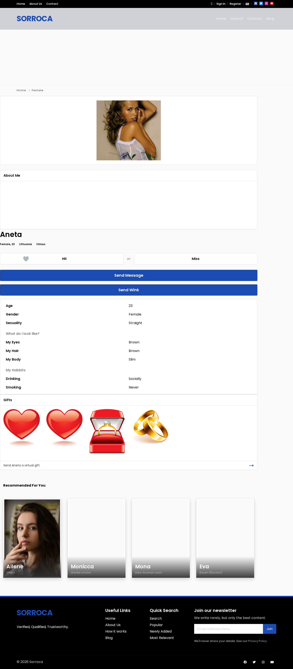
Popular (156, 624)
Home (21, 4)
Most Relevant (162, 637)
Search (237, 18)
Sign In (220, 4)
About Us (35, 4)
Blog (270, 18)
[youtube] (271, 3)
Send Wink (128, 290)
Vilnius (40, 244)
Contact (52, 4)
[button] (211, 4)
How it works (116, 631)
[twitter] (261, 3)
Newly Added (161, 631)
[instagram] (266, 3)
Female (38, 90)
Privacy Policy (257, 641)
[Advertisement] (146, 56)
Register (235, 4)
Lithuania (25, 244)
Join (270, 629)
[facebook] (255, 3)
